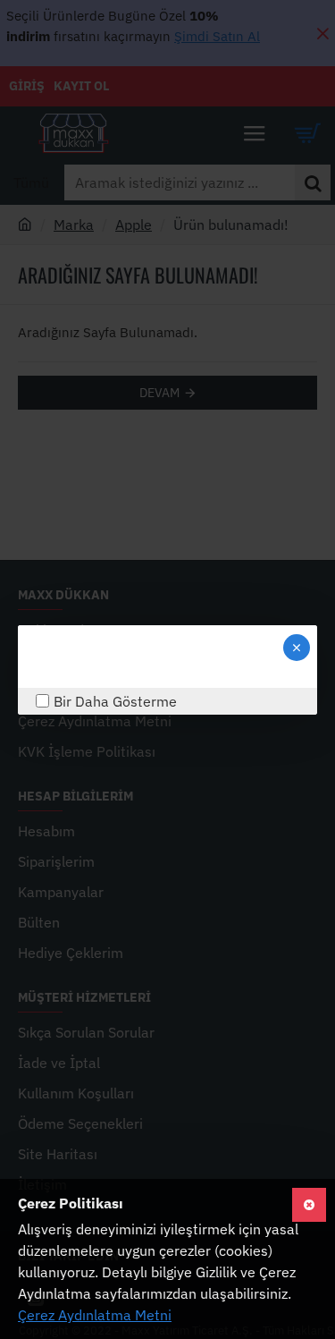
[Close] (296, 647)
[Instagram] (49, 656)
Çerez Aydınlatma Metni (95, 1315)
